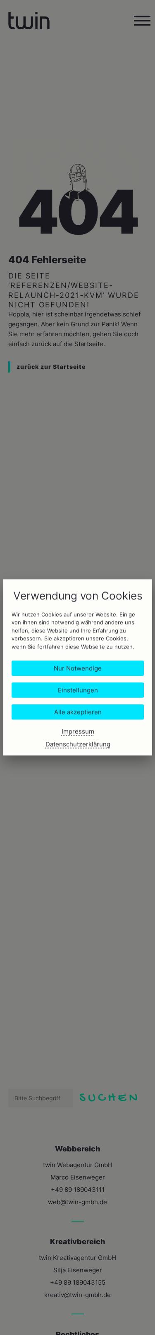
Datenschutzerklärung (77, 744)
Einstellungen (77, 690)
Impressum (77, 732)
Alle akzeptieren (77, 712)
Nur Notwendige (78, 668)
